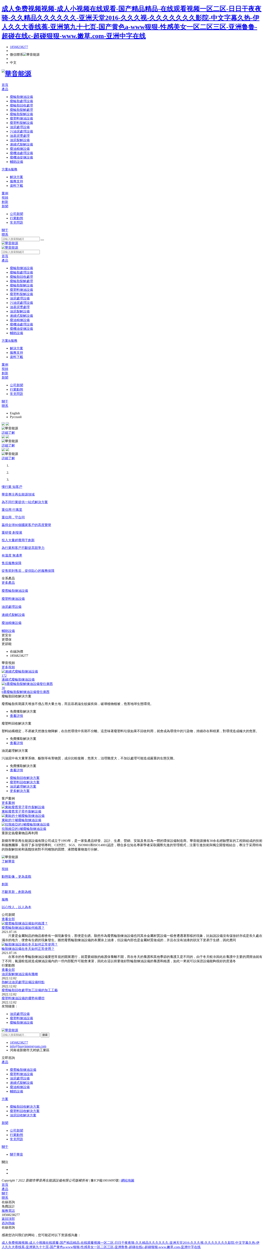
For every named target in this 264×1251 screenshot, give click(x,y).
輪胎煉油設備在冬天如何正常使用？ (28, 948)
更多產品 (8, 582)
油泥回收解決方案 (23, 1115)
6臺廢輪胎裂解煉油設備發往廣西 (26, 692)
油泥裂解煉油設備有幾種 (20, 974)
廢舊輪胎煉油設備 (23, 1069)
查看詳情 (16, 716)
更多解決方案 (20, 791)
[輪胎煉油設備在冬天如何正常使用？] (30, 944)
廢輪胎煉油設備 (21, 1022)
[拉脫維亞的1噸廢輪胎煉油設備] (26, 824)
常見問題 (16, 1139)
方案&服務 (9, 169)
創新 (5, 202)
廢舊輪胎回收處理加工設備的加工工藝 (30, 990)
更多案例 (8, 803)
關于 (5, 230)
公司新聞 (16, 1130)
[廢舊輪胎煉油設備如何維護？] (25, 923)
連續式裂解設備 (21, 1082)
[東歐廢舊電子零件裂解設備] (23, 807)
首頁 (5, 85)
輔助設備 (16, 1091)
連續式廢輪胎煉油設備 (18, 679)
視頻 (5, 197)
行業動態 (16, 1135)
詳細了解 (8, 432)
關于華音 (16, 1154)
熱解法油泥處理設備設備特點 (23, 982)
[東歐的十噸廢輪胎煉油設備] (23, 816)
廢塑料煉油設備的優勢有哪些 (23, 998)
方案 (5, 1099)
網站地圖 (127, 1180)
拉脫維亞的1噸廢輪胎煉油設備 (24, 828)
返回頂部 (8, 1218)
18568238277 (19, 47)
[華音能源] (16, 73)
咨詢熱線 (8, 1223)
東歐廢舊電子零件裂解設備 (21, 811)
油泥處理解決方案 (23, 786)
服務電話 (8, 1210)
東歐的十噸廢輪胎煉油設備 (21, 820)
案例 (5, 193)
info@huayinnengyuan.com (28, 1046)
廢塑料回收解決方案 (25, 782)
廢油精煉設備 (20, 1087)
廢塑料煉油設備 (21, 1018)
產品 (5, 89)
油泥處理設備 (20, 1014)
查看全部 (8, 919)
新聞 (5, 206)
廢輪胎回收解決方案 (25, 778)
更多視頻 (8, 667)
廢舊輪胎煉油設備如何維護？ (23, 927)
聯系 (5, 234)
